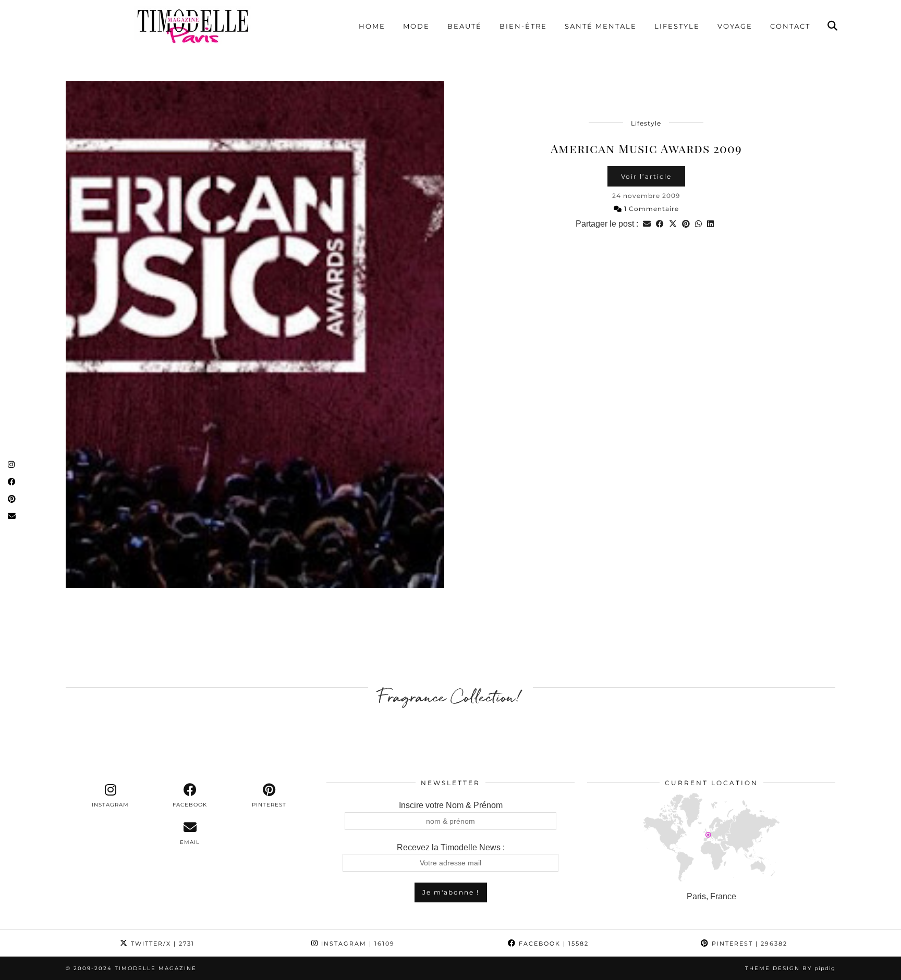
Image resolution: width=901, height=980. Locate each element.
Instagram (357, 943)
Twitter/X (161, 943)
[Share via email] (646, 224)
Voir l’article (646, 176)
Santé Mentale (601, 26)
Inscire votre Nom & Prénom (451, 805)
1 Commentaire (650, 209)
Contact (790, 26)
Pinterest (748, 943)
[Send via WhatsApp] (698, 224)
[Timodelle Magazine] (192, 25)
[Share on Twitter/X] (672, 224)
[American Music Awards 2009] (255, 334)
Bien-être (523, 26)
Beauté (464, 26)
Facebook (552, 943)
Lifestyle (677, 26)
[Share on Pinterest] (685, 224)
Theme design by (790, 968)
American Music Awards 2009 (646, 148)
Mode (416, 26)
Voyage (734, 26)
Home (372, 26)
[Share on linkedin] (710, 224)
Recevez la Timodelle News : (451, 847)
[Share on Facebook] (659, 224)
